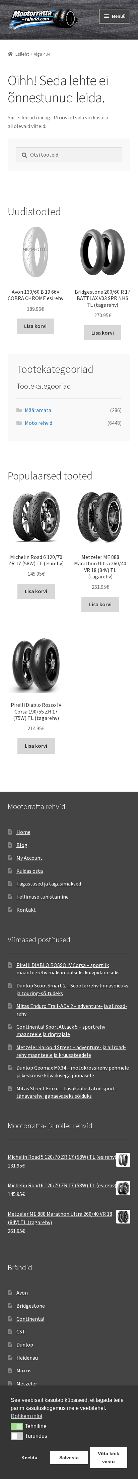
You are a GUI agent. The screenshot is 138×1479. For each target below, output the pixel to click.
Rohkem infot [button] (26, 1416)
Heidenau (27, 1357)
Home (23, 832)
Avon (22, 1292)
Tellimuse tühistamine (42, 896)
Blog (21, 845)
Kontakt (26, 909)
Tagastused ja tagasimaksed (48, 883)
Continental (30, 1318)
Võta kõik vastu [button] (108, 1457)
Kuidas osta (29, 870)
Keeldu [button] (29, 1457)
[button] (17, 1426)
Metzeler (26, 1383)
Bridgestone (30, 1305)
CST (20, 1331)
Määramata (38, 410)
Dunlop (24, 1344)
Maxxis (23, 1370)
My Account (29, 857)
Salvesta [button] (69, 1457)
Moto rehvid (38, 422)
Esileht (22, 54)
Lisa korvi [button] (35, 326)
